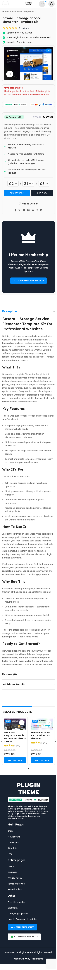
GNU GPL (12, 872)
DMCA (10, 866)
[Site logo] (27, 3)
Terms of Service (15, 883)
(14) (17, 745)
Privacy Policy (14, 878)
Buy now (41, 193)
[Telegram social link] (40, 210)
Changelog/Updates (17, 913)
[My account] (49, 4)
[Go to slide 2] (27, 768)
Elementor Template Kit (23, 11)
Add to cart (16, 193)
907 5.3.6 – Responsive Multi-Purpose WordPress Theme (14, 737)
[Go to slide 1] (24, 768)
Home (4, 11)
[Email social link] (23, 210)
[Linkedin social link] (31, 210)
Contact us (12, 842)
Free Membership (15, 902)
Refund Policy (14, 889)
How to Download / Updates (21, 919)
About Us (11, 848)
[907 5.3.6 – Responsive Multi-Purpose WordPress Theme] (14, 724)
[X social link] (18, 210)
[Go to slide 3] (30, 768)
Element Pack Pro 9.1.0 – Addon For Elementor (39, 735)
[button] (14, 760)
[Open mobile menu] (5, 4)
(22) (44, 742)
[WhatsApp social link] (36, 210)
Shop (9, 831)
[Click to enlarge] (8, 74)
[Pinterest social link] (27, 210)
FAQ (9, 853)
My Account (13, 836)
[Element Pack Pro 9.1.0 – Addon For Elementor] (41, 724)
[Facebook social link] (14, 210)
